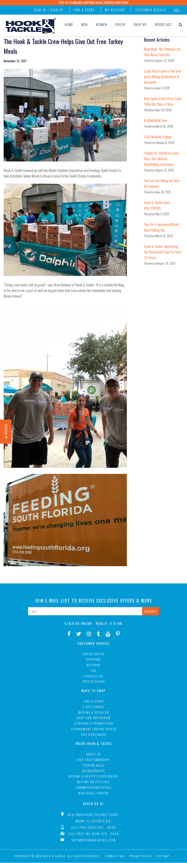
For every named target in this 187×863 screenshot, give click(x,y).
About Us (93, 754)
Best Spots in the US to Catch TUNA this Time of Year (163, 101)
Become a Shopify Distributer (93, 776)
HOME (69, 24)
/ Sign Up (55, 9)
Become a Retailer (93, 712)
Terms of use (115, 856)
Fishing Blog (93, 765)
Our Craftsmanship (93, 760)
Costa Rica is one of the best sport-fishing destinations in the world (162, 76)
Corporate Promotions (93, 723)
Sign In (40, 9)
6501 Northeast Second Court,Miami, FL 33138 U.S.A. (93, 818)
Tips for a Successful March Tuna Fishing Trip (161, 227)
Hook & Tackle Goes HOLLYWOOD (157, 205)
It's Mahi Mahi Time (156, 120)
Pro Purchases (93, 734)
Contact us (93, 676)
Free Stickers (93, 681)
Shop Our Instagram (93, 718)
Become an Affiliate (93, 782)
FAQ (93, 670)
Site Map (162, 856)
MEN (84, 24)
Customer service (150, 9)
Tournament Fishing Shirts (93, 729)
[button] (5, 432)
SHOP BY (140, 24)
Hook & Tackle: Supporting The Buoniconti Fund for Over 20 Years (162, 252)
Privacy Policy (140, 856)
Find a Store (84, 9)
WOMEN (101, 24)
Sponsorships (93, 771)
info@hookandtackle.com (94, 840)
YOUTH (120, 24)
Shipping (93, 659)
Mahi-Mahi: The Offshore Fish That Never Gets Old (162, 51)
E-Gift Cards (93, 707)
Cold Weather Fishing (158, 136)
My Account (115, 9)
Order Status (93, 654)
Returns (94, 665)
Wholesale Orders (93, 793)
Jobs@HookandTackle (93, 787)
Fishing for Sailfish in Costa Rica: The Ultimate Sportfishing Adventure (161, 158)
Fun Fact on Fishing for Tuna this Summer (161, 183)
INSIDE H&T (163, 24)
